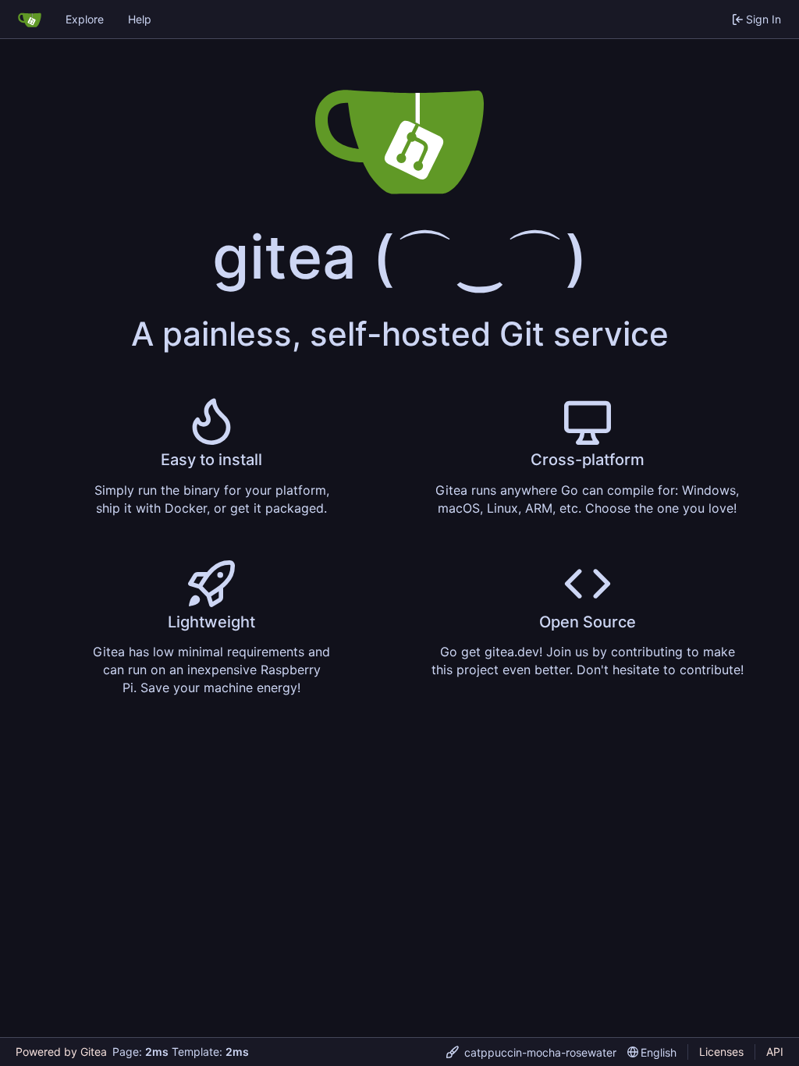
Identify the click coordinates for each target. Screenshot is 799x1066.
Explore (85, 19)
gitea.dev (512, 651)
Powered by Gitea (61, 1051)
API (774, 1051)
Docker (186, 508)
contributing (647, 651)
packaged (294, 508)
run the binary (179, 490)
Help (139, 19)
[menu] (531, 1052)
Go (569, 490)
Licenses (721, 1051)
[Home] (29, 19)
